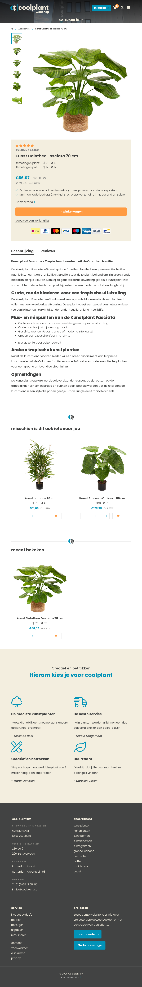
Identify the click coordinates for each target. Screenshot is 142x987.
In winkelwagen (71, 212)
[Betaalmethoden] (35, 231)
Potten (78, 861)
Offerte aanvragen (89, 945)
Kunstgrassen (82, 846)
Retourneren (18, 935)
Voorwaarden (20, 948)
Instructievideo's (21, 914)
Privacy (16, 958)
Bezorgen (17, 925)
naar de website (70, 977)
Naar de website (87, 934)
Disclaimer (18, 953)
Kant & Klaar (81, 866)
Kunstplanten (82, 825)
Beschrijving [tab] (22, 251)
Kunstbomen (82, 836)
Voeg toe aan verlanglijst (32, 221)
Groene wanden (84, 851)
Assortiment (24, 28)
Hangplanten (82, 831)
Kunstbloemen (83, 841)
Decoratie (80, 856)
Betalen (16, 920)
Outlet (77, 871)
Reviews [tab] (48, 251)
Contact (16, 943)
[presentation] (31, 83)
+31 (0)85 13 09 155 (25, 884)
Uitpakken (17, 930)
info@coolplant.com (27, 889)
